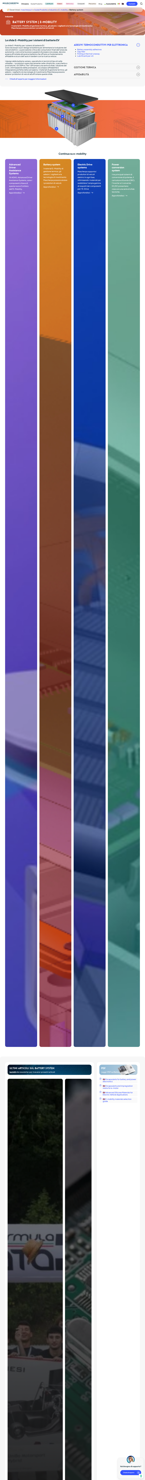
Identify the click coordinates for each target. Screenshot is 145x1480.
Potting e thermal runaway (88, 54)
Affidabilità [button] (81, 74)
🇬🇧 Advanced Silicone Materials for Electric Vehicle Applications (118, 1093)
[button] (25, 79)
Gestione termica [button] (85, 67)
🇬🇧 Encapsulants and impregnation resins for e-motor (118, 1087)
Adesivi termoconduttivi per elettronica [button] (101, 45)
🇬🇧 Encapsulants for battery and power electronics (119, 1080)
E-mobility (63, 10)
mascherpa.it (26, 10)
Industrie (53, 10)
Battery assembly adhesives (89, 49)
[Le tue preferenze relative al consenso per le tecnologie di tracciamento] (141, 1476)
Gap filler (81, 51)
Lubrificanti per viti (85, 56)
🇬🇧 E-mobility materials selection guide (117, 1100)
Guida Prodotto (40, 10)
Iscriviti (13, 1072)
